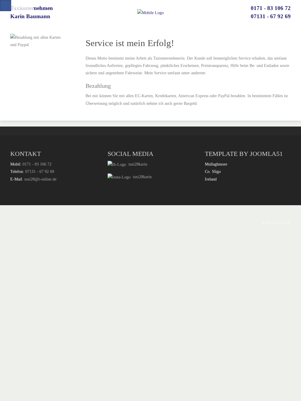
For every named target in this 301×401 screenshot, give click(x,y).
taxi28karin (136, 164)
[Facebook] (5, 5)
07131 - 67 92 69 (271, 16)
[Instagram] (28, 5)
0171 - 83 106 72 (271, 8)
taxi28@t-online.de (40, 179)
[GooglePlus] (16, 5)
